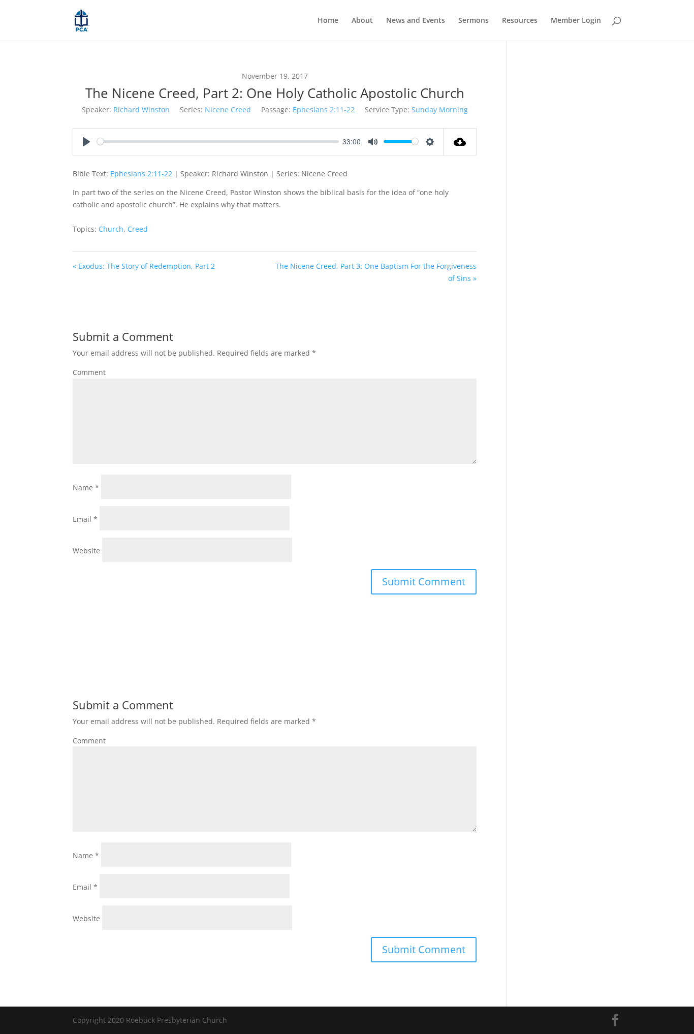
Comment (89, 372)
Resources (520, 21)
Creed (138, 229)
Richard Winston (141, 109)
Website (86, 550)
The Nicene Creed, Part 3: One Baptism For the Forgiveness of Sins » (376, 272)
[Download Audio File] (460, 141)
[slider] (218, 141)
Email (85, 519)
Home (328, 21)
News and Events (415, 21)
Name (86, 487)
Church (111, 229)
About (362, 21)
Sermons (473, 21)
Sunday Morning (440, 109)
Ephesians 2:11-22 (324, 109)
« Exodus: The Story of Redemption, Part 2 (144, 266)
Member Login (576, 21)
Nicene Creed (228, 109)
